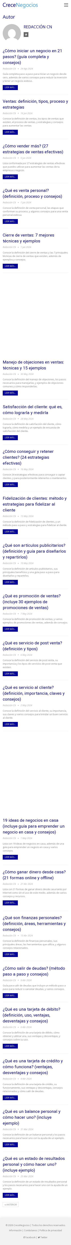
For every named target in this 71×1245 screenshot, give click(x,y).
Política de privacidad (51, 1230)
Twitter (44, 1237)
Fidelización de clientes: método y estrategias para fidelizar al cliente (35, 504)
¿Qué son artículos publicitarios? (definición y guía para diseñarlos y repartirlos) (34, 551)
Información (15, 1230)
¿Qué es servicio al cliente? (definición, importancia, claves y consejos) (34, 693)
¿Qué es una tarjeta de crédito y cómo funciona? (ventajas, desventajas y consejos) (33, 1066)
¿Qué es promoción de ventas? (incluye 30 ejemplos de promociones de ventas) (32, 601)
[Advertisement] (35, 316)
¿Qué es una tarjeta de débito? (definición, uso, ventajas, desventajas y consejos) (31, 1015)
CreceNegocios (21, 1225)
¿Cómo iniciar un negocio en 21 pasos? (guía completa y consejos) (32, 56)
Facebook (30, 1237)
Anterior (11, 1204)
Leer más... (10, 87)
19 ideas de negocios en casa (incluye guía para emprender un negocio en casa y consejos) (34, 826)
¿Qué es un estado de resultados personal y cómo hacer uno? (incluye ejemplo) (34, 1164)
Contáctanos (30, 1230)
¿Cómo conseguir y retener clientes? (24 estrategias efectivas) (28, 457)
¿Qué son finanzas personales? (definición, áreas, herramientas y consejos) (34, 923)
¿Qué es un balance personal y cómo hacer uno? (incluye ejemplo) (31, 1117)
